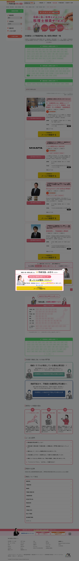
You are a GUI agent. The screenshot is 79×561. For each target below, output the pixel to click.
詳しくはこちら (39, 285)
